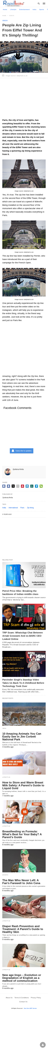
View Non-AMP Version (30, 1008)
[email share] (17, 486)
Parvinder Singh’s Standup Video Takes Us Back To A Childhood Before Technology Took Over (23, 682)
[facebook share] (3, 486)
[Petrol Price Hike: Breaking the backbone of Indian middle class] (24, 575)
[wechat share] (41, 486)
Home (5, 9)
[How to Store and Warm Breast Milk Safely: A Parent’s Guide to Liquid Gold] (24, 763)
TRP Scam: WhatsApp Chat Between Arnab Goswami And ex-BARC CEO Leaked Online (22, 635)
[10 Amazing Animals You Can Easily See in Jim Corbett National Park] (24, 714)
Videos (11, 15)
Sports (41, 9)
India (34, 9)
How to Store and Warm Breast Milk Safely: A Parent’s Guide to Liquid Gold (23, 785)
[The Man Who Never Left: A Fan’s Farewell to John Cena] (24, 860)
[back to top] (43, 1045)
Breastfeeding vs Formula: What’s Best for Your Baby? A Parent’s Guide (22, 834)
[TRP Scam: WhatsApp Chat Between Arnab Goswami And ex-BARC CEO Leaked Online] (24, 617)
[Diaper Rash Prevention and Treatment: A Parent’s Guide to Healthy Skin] (24, 906)
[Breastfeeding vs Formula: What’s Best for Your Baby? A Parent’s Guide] (24, 811)
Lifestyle (13, 9)
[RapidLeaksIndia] (13, 3)
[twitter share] (13, 486)
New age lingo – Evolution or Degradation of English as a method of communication (21, 977)
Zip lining (30, 508)
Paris (22, 508)
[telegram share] (36, 486)
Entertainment (24, 9)
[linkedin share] (27, 486)
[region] (24, 99)
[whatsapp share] (31, 486)
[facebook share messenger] (8, 486)
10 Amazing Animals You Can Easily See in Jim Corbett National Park (21, 736)
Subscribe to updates (23, 451)
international (13, 508)
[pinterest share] (22, 486)
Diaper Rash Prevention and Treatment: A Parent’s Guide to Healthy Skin (22, 929)
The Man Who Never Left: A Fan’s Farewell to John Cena (21, 882)
